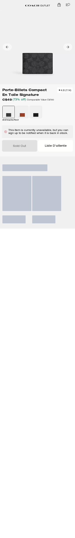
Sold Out (19, 146)
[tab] (38, 6)
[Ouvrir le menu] (67, 5)
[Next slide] (68, 47)
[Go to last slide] (7, 47)
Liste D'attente (56, 146)
